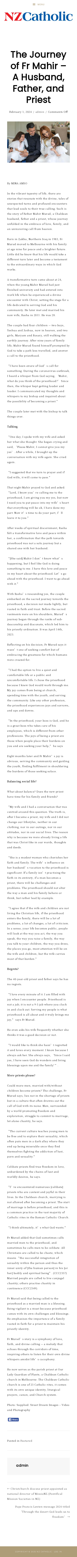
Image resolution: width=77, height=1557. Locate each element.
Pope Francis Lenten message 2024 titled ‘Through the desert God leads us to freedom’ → (42, 1511)
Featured (26, 1440)
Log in (58, 1552)
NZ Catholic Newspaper (38, 16)
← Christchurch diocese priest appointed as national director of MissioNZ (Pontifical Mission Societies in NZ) (37, 1494)
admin (39, 112)
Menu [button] (41, 4)
